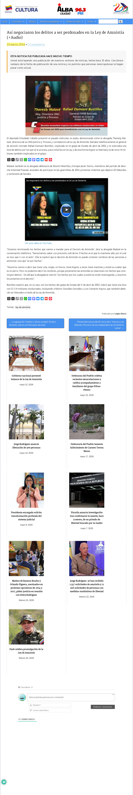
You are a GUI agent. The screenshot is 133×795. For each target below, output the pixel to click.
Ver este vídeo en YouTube (38, 243)
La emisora (17, 21)
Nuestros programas (49, 21)
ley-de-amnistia (23, 307)
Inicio (4, 21)
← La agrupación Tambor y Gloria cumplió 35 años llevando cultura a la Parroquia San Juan (32, 323)
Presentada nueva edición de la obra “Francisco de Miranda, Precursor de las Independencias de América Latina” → (99, 324)
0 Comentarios (36, 44)
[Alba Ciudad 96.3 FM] (66, 9)
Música (32, 21)
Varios (91, 21)
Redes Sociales (73, 21)
